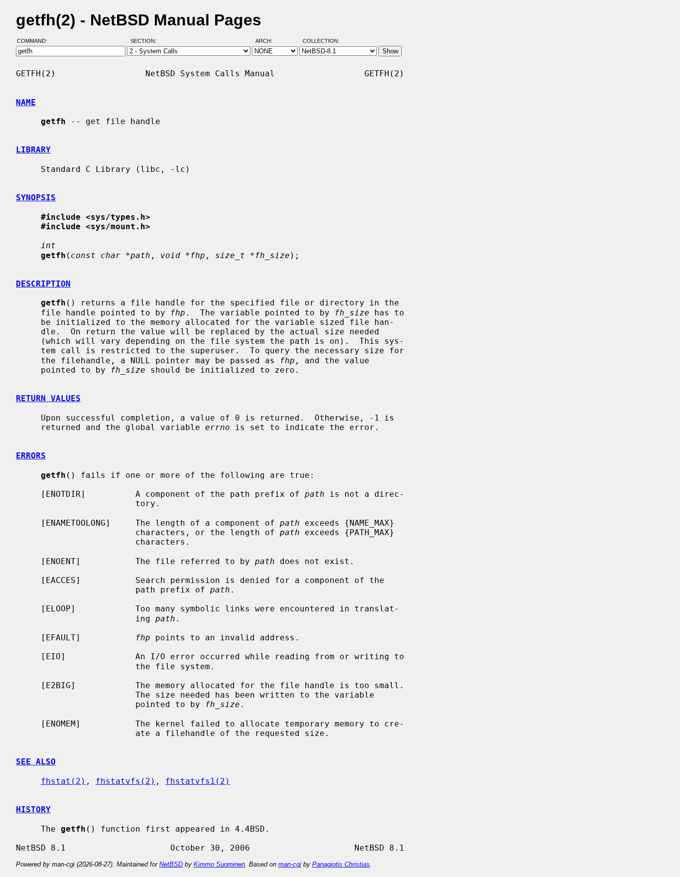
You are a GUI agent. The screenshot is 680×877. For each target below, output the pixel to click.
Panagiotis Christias (341, 864)
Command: (35, 41)
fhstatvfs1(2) (197, 781)
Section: (145, 41)
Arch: (268, 41)
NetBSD (171, 864)
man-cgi (289, 864)
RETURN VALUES (48, 398)
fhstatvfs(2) (125, 781)
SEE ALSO (36, 761)
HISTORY (33, 809)
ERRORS (31, 455)
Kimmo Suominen (219, 864)
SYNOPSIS (36, 197)
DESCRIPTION (43, 284)
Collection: (321, 41)
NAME (26, 102)
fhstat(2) (63, 781)
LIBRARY (33, 149)
